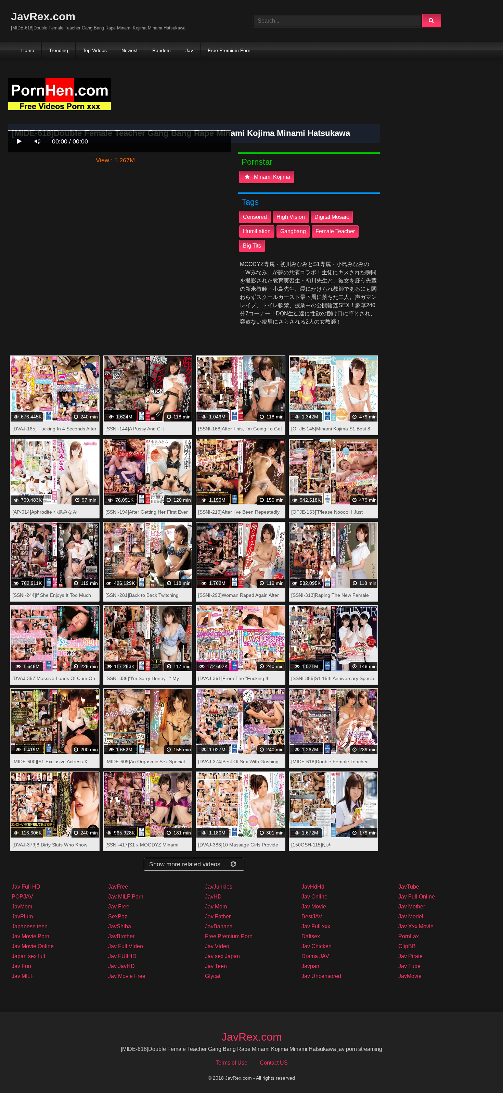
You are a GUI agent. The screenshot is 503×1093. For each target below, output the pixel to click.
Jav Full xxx (315, 926)
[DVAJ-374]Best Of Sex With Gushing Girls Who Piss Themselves (238, 765)
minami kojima (271, 177)
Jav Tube (409, 966)
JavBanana (219, 926)
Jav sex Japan (222, 956)
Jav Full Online (416, 897)
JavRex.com (43, 16)
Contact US (274, 1063)
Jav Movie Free (126, 976)
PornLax (408, 936)
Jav (189, 50)
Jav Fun (21, 966)
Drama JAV (315, 956)
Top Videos (95, 50)
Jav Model (410, 916)
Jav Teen (216, 966)
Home (27, 50)
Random (161, 50)
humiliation (257, 231)
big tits (252, 246)
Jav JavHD (121, 966)
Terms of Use (231, 1063)
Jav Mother (411, 906)
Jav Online (314, 897)
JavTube (408, 887)
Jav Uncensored (321, 976)
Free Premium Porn (229, 50)
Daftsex (310, 936)
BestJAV (311, 916)
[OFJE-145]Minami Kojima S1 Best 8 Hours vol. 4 (330, 432)
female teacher (335, 231)
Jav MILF (23, 976)
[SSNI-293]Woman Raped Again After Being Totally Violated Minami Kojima (238, 598)
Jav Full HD (26, 887)
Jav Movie (313, 906)
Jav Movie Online (33, 946)
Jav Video (217, 946)
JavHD (213, 897)
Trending (58, 50)
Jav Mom (216, 906)
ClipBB (407, 946)
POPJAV (22, 897)
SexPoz (117, 916)
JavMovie (410, 976)
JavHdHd (312, 887)
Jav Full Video (125, 946)
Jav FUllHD (122, 956)
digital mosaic (331, 217)
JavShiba (119, 926)
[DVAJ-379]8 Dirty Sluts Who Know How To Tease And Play (49, 848)
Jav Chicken (316, 946)
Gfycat (212, 976)
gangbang (293, 231)
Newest (129, 50)
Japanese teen (30, 926)
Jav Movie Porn (30, 936)
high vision (290, 217)
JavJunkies (218, 887)
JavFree (118, 887)
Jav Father (218, 916)
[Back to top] (480, 1072)
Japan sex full (28, 956)
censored (255, 217)
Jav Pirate (410, 956)
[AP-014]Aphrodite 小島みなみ (44, 512)
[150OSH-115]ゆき (311, 844)
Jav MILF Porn (125, 897)
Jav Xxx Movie (416, 926)
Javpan (310, 966)
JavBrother (121, 936)
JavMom (22, 906)
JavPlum (22, 916)
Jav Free (118, 906)
